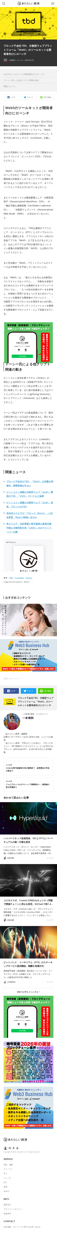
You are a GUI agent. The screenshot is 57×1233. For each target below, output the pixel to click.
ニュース (19, 60)
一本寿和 (28, 718)
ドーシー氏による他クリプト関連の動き (21, 80)
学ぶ (5, 1173)
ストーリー (8, 1169)
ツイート (30, 97)
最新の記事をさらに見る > (28, 991)
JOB (5, 1182)
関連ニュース (9, 86)
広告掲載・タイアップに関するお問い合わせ (22, 1227)
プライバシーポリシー (13, 1209)
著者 (5, 1187)
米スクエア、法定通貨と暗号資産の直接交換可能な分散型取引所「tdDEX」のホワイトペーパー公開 (29, 527)
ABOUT (7, 1191)
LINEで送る (47, 97)
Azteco (29, 578)
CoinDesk (19, 578)
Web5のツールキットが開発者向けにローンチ (24, 74)
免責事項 (7, 1213)
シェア (13, 97)
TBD (11, 578)
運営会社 (7, 1204)
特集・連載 (8, 1164)
